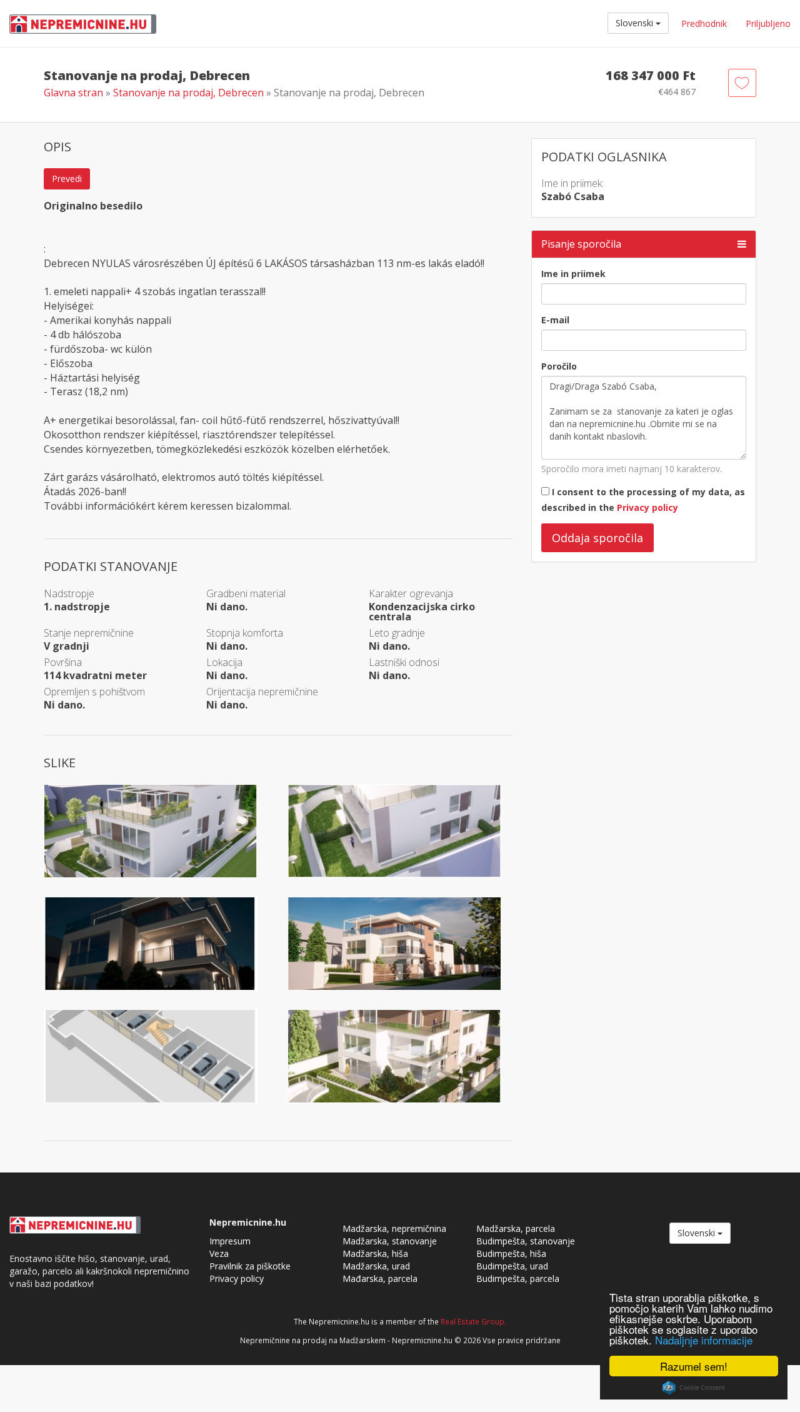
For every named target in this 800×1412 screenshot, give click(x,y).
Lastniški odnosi (404, 662)
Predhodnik (704, 23)
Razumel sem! (694, 1366)
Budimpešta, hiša (511, 1253)
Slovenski (636, 23)
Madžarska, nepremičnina (394, 1228)
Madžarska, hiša (375, 1253)
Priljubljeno (768, 23)
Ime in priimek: (572, 183)
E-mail (555, 320)
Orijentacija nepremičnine (262, 692)
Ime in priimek (573, 274)
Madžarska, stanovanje (389, 1241)
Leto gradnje (397, 633)
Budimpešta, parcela (517, 1278)
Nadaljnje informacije (703, 1340)
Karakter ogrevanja (411, 593)
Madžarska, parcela (515, 1228)
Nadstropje (69, 593)
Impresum (230, 1241)
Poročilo (559, 366)
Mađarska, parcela (380, 1278)
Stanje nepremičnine (89, 633)
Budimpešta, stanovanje (525, 1241)
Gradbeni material (246, 593)
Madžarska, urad (376, 1266)
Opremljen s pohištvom (94, 692)
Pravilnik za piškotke (250, 1266)
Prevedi (67, 178)
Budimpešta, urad (512, 1266)
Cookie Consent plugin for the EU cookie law (693, 1387)
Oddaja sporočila (597, 537)
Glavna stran (73, 92)
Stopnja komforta (244, 633)
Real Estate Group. (473, 1321)
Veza (219, 1253)
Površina (63, 662)
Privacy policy (647, 507)
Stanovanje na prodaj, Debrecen (189, 92)
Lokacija (224, 662)
